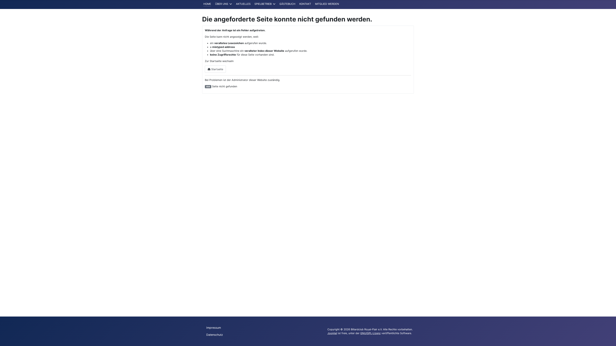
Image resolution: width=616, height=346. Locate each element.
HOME (207, 3)
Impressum (213, 327)
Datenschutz (214, 334)
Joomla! (332, 333)
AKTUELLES (243, 3)
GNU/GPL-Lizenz (370, 333)
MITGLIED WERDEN (327, 3)
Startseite (216, 69)
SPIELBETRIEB (263, 3)
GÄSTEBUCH (287, 3)
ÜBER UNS (221, 3)
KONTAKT (305, 3)
